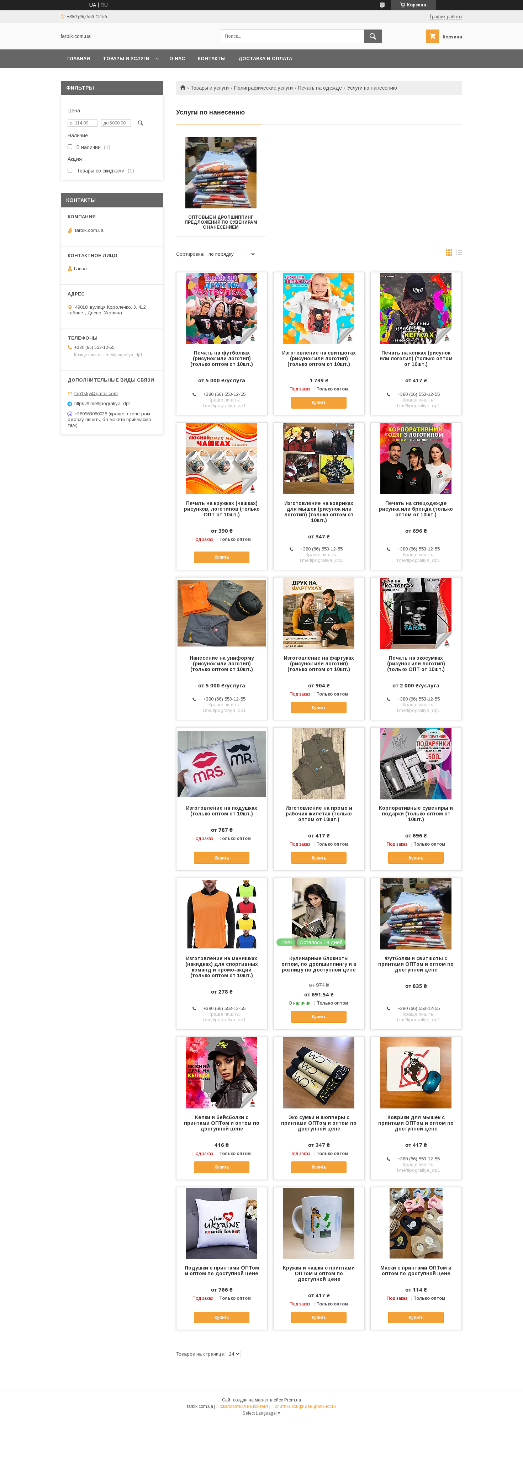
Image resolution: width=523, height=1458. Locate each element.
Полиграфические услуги (263, 88)
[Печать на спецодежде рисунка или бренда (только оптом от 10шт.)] (416, 458)
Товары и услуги (126, 58)
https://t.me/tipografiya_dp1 (102, 403)
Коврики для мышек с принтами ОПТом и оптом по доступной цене (416, 1123)
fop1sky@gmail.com (96, 393)
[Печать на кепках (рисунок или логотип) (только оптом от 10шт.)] (416, 308)
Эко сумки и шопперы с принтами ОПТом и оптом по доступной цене (318, 1123)
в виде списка (459, 254)
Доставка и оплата (265, 58)
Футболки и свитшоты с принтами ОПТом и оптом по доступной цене (416, 964)
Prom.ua (292, 1400)
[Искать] (373, 36)
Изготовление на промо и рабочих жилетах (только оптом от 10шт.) (318, 813)
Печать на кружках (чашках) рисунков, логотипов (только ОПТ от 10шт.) (222, 508)
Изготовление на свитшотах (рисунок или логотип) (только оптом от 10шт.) (319, 358)
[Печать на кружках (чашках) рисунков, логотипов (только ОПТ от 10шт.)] (221, 458)
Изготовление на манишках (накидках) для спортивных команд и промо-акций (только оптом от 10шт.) (221, 967)
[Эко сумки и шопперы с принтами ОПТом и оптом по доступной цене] (319, 1072)
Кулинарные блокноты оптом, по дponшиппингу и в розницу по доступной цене (318, 964)
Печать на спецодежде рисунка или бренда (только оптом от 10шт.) (416, 508)
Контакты (212, 58)
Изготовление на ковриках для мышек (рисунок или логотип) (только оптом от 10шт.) (319, 511)
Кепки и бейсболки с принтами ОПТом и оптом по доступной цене (221, 1123)
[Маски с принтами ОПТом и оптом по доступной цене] (416, 1223)
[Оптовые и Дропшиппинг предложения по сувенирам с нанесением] (220, 172)
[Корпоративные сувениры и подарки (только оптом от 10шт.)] (416, 763)
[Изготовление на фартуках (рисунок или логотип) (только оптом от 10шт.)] (319, 613)
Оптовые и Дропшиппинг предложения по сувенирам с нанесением (221, 222)
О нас (177, 58)
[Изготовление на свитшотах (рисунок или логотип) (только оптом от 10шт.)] (319, 308)
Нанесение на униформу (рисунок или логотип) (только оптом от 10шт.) (222, 663)
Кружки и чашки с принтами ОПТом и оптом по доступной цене (319, 1273)
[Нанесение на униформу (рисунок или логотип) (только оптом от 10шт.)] (221, 613)
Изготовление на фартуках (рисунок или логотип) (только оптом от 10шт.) (319, 663)
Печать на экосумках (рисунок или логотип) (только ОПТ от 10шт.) (416, 663)
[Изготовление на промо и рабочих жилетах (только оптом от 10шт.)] (319, 763)
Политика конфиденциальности (303, 1406)
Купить (319, 402)
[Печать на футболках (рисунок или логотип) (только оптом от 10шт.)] (221, 308)
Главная (78, 58)
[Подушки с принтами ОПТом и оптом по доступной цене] (221, 1223)
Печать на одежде (320, 88)
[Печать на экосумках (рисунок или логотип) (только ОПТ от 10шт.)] (416, 613)
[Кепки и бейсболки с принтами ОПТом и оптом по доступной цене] (221, 1072)
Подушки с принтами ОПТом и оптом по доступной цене (222, 1270)
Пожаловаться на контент (242, 1406)
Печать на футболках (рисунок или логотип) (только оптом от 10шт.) (221, 358)
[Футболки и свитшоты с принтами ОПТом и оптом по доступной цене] (416, 913)
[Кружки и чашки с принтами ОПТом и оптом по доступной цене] (319, 1223)
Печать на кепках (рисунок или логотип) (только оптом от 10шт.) (416, 358)
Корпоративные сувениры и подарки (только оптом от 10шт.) (416, 813)
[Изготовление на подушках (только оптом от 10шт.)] (221, 763)
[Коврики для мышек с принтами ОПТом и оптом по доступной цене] (416, 1072)
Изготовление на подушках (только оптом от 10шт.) (221, 810)
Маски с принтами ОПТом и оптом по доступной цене (415, 1270)
